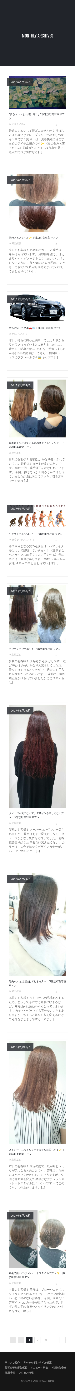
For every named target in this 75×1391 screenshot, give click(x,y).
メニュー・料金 (39, 1367)
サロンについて (20, 333)
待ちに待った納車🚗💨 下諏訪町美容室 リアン (35, 328)
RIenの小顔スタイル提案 (38, 1362)
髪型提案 (16, 243)
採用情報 (10, 1372)
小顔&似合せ (59, 1367)
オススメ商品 (18, 124)
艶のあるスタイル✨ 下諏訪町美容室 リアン (33, 237)
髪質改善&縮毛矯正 (16, 1367)
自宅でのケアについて (23, 539)
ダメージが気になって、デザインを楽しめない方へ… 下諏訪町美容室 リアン (36, 815)
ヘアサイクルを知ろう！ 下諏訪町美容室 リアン (35, 534)
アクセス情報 (26, 1372)
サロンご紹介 (12, 1362)
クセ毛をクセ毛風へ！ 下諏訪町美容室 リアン (35, 649)
